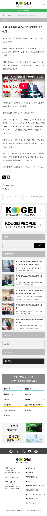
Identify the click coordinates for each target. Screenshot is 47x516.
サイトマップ (31, 503)
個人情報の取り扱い (33, 490)
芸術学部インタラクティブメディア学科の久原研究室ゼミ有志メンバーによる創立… (29, 298)
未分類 (7, 189)
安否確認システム (32, 499)
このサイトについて (33, 481)
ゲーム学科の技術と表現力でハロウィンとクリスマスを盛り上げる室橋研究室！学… (29, 327)
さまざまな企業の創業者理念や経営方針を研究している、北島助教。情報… (29, 283)
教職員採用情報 (32, 477)
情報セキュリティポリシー (35, 486)
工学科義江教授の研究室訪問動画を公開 (29, 306)
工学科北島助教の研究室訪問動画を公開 (29, 277)
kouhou (12, 185)
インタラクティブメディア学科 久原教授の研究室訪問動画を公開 (29, 292)
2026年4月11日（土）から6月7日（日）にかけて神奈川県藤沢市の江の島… (29, 269)
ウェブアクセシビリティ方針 (36, 494)
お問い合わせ (31, 468)
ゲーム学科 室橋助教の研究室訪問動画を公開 (29, 321)
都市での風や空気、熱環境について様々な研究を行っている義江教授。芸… (29, 312)
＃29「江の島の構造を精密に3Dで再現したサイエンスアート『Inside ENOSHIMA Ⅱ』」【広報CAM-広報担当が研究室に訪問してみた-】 (29, 263)
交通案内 (30, 472)
